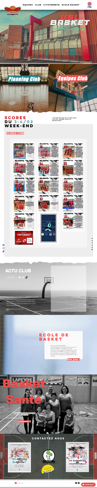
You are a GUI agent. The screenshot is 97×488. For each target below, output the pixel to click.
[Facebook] (3, 245)
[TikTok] (3, 251)
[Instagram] (3, 248)
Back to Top (20, 483)
